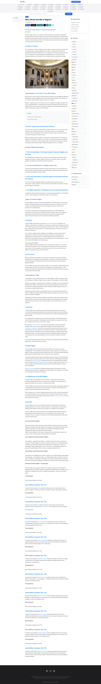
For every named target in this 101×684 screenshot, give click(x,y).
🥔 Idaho (73, 69)
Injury (27, 16)
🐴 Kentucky (74, 82)
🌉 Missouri (74, 103)
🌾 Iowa (73, 77)
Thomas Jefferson (36, 324)
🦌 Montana (74, 105)
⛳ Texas (73, 149)
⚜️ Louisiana (74, 85)
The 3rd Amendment (42, 521)
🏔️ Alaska (73, 44)
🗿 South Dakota (75, 144)
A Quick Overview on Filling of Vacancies (34, 116)
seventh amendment (44, 362)
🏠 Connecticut (75, 57)
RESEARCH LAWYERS (76, 1)
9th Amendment (43, 632)
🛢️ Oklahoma (74, 131)
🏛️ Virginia (74, 157)
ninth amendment (31, 368)
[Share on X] (45, 25)
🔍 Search (69, 13)
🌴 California (74, 51)
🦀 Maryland (74, 90)
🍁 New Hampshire (75, 113)
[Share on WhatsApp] (50, 25)
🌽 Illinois (73, 72)
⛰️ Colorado (74, 54)
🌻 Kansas (74, 80)
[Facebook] (47, 671)
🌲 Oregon (74, 134)
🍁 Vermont (74, 154)
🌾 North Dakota (75, 126)
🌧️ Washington (74, 159)
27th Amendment (50, 11)
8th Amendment (80, 4)
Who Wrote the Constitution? (32, 119)
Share (28, 25)
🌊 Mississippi (74, 100)
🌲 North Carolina (75, 123)
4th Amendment (51, 4)
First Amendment (34, 152)
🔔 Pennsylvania (75, 136)
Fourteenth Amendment (59, 395)
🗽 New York (74, 121)
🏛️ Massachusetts (75, 93)
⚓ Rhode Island (75, 139)
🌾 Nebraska (74, 108)
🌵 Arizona (74, 46)
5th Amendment (58, 4)
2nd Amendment (36, 4)
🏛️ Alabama (74, 41)
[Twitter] (50, 671)
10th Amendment (43, 651)
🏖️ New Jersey (74, 116)
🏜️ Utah (73, 152)
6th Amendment (65, 4)
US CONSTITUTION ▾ (21, 4)
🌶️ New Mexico (74, 118)
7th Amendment (73, 4)
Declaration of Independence (31, 328)
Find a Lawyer (74, 179)
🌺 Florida (73, 62)
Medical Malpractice (75, 182)
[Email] (53, 25)
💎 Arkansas (74, 49)
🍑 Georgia (74, 64)
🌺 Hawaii (73, 67)
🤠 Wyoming (74, 167)
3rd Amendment (43, 4)
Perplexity (40, 25)
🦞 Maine (73, 87)
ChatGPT (34, 25)
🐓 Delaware (74, 59)
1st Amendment (29, 4)
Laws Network (29, 22)
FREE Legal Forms (75, 176)
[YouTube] (54, 671)
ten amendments (48, 223)
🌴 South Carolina (75, 141)
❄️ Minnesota (74, 98)
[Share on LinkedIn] (47, 25)
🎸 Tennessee (74, 147)
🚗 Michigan (74, 95)
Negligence (74, 184)
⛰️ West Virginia (75, 162)
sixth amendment (38, 360)
